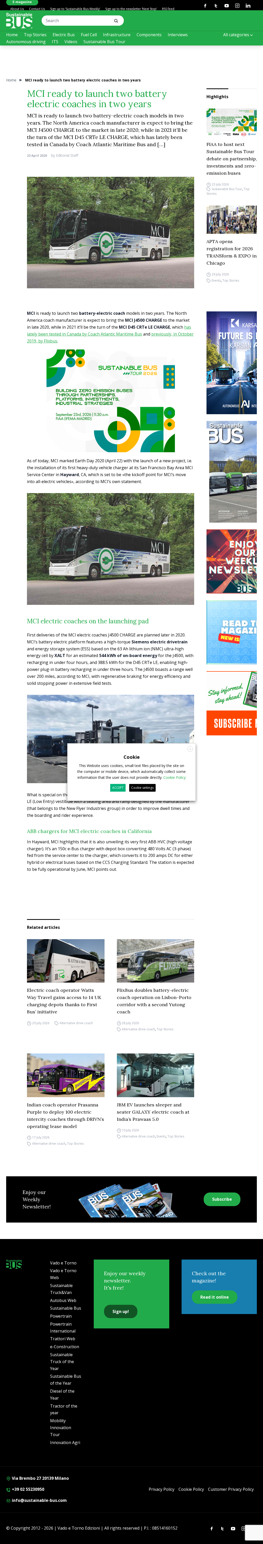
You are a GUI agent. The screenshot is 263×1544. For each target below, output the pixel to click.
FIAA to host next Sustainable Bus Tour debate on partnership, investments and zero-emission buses (231, 158)
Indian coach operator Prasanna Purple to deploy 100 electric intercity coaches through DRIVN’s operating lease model (65, 1115)
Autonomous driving (26, 41)
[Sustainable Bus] (19, 20)
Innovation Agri (65, 1442)
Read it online (214, 1297)
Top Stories (35, 35)
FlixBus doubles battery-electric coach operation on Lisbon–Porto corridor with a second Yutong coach (154, 1001)
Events (216, 280)
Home (12, 35)
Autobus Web (63, 1300)
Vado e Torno (63, 1263)
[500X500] (110, 412)
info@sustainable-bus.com (39, 1500)
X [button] (190, 749)
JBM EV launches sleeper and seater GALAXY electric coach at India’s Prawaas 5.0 (153, 1112)
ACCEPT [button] (118, 787)
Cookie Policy (191, 1489)
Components (149, 35)
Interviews (178, 35)
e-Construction (64, 1346)
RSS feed (168, 9)
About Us (17, 9)
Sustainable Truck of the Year (62, 1361)
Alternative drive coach (76, 1023)
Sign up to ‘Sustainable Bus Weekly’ (75, 9)
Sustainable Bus (65, 1308)
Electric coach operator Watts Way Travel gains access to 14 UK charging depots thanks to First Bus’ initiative (64, 1001)
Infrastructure (116, 35)
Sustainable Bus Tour (104, 41)
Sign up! (120, 1311)
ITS (55, 41)
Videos (70, 41)
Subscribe (222, 1199)
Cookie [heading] (132, 757)
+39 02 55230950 (27, 1489)
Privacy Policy (161, 1489)
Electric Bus (64, 35)
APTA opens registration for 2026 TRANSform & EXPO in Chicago (231, 252)
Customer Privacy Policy (231, 1489)
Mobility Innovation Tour (60, 1427)
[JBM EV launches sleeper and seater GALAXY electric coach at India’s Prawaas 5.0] (155, 1075)
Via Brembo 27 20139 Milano (40, 1478)
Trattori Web (62, 1339)
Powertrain (61, 1316)
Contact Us (37, 9)
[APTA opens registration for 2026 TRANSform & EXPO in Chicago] (231, 220)
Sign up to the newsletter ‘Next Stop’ (131, 9)
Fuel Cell (89, 35)
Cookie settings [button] (142, 787)
